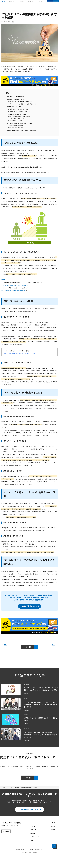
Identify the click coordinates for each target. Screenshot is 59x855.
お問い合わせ (54, 823)
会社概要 (53, 830)
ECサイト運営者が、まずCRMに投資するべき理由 (20, 123)
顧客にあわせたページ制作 (15, 120)
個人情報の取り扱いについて (22, 849)
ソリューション (25, 1)
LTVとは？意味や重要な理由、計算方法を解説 (13, 291)
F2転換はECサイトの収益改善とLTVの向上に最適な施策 (21, 131)
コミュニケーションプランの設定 (17, 118)
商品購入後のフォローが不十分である (18, 109)
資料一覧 (42, 1)
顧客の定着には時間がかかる (15, 128)
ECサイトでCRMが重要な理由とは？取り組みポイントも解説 (19, 353)
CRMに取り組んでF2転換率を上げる (16, 114)
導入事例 (29, 1)
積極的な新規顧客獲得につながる (17, 126)
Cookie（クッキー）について (36, 849)
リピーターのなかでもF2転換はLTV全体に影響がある (22, 104)
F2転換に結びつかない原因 (14, 107)
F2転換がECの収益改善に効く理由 (16, 99)
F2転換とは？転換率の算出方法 (15, 97)
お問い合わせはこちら (29, 606)
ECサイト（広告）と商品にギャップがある (19, 111)
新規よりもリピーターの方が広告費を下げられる (21, 102)
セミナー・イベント (34, 1)
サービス (21, 1)
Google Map (6, 831)
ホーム (19, 1)
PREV (5, 644)
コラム (39, 1)
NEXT (53, 644)
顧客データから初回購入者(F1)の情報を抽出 (19, 116)
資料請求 (53, 826)
